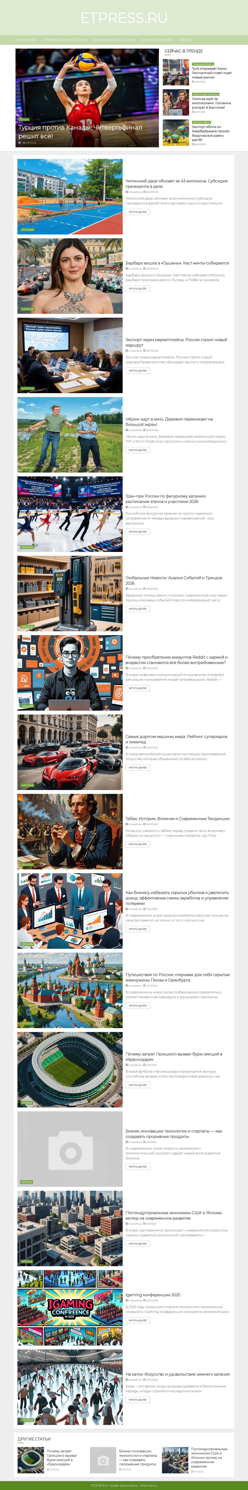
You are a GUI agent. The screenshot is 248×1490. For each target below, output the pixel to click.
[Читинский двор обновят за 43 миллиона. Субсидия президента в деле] (70, 196)
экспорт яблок (201, 122)
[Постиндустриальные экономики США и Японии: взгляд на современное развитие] (70, 1228)
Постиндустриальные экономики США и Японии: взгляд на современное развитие (209, 1457)
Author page (26, 40)
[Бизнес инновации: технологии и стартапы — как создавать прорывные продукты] (70, 1149)
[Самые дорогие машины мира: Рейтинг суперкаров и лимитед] (70, 752)
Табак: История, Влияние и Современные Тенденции (178, 818)
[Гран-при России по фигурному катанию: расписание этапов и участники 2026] (70, 514)
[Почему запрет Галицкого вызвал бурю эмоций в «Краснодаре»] (70, 1069)
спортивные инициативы (64, 40)
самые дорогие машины (114, 40)
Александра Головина (206, 94)
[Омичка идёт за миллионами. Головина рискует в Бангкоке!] (176, 102)
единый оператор (157, 40)
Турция (24, 119)
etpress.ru (124, 17)
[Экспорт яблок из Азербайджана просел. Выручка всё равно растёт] (176, 132)
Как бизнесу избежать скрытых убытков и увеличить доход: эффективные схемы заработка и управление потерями (177, 898)
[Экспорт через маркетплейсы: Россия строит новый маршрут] (70, 355)
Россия (185, 40)
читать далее (138, 211)
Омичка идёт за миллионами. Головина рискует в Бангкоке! (211, 103)
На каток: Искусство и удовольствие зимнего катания (178, 1374)
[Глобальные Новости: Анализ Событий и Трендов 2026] (70, 593)
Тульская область (203, 64)
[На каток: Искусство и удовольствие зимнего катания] (70, 1387)
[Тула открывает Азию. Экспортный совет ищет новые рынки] (176, 72)
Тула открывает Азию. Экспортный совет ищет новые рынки (212, 73)
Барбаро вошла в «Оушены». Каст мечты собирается (177, 263)
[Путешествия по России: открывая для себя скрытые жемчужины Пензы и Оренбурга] (70, 990)
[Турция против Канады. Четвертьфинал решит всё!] (87, 98)
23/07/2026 (31, 143)
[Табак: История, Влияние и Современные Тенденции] (70, 831)
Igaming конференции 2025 (153, 1295)
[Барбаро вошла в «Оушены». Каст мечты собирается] (70, 276)
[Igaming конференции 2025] (70, 1308)
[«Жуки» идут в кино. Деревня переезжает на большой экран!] (70, 435)
